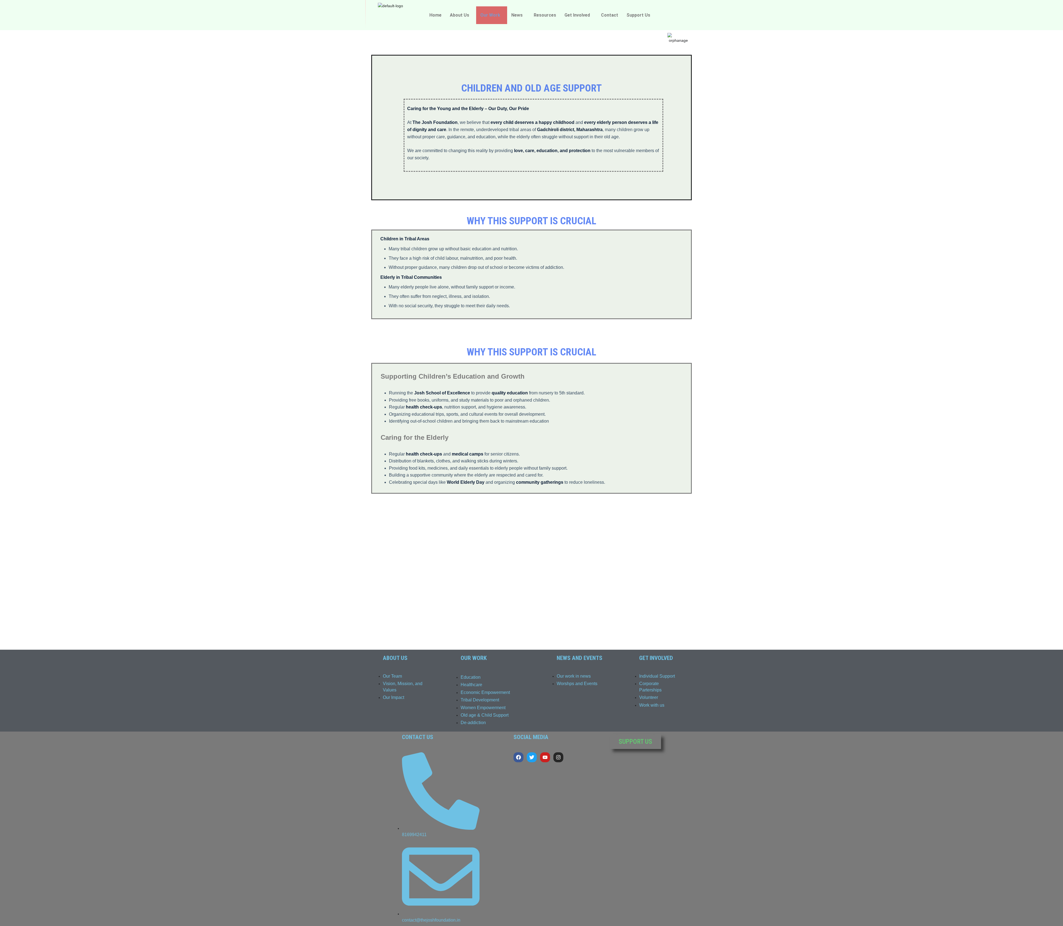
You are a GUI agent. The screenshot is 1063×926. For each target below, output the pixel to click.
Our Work (490, 15)
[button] (461, 15)
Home (435, 15)
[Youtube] (545, 757)
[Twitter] (532, 757)
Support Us (638, 15)
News (517, 15)
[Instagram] (558, 757)
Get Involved (577, 15)
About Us (459, 15)
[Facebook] (518, 757)
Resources (545, 15)
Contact (609, 15)
